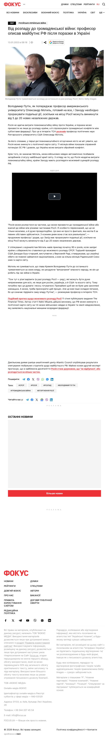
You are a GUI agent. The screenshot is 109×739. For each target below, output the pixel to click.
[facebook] (6, 620)
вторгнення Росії (46, 391)
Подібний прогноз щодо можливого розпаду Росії (35, 298)
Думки (64, 4)
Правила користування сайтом (13, 603)
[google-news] (42, 620)
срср (22, 385)
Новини (8, 581)
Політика (68, 12)
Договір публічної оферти (41, 601)
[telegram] (20, 620)
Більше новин (54, 493)
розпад (48, 385)
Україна (82, 12)
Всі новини (13, 12)
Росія (34, 385)
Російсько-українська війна (32, 23)
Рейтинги (89, 4)
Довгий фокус (12, 590)
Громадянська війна (21, 391)
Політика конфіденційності (70, 729)
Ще (100, 12)
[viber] (35, 620)
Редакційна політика (11, 612)
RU (98, 4)
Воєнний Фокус (50, 12)
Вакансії (35, 595)
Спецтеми (76, 4)
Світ (93, 12)
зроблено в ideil (12, 734)
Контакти (92, 729)
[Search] (103, 4)
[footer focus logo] (16, 573)
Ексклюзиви (30, 12)
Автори (34, 590)
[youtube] (28, 620)
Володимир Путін (67, 385)
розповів (61, 131)
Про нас (9, 595)
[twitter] (13, 620)
